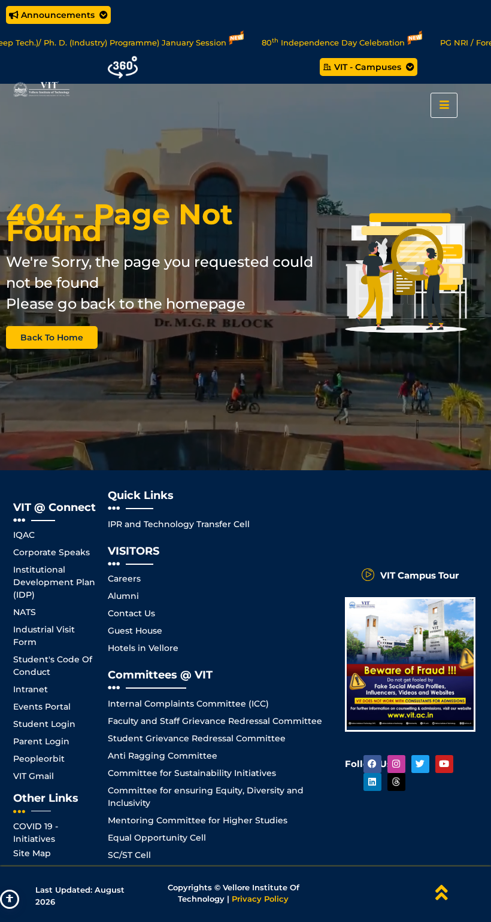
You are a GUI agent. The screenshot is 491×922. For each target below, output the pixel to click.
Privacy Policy (260, 898)
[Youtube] (444, 764)
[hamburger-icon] (444, 105)
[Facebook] (372, 764)
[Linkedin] (372, 782)
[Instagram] (396, 764)
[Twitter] (420, 764)
